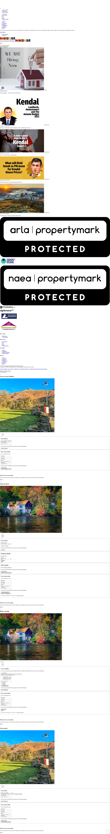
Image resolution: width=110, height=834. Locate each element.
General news (46, 124)
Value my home (5, 12)
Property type (3, 558)
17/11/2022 (7, 125)
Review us (4, 27)
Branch (2, 440)
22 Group (4, 372)
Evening (3, 684)
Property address (4, 542)
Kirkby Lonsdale (5, 353)
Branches (4, 24)
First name (3, 455)
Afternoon (4, 683)
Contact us (4, 26)
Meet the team (4, 25)
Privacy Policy (10, 369)
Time (7, 675)
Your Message (3, 442)
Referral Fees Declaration (42, 369)
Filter (1, 46)
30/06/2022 (7, 213)
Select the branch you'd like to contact (8, 793)
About (3, 22)
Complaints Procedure (33, 369)
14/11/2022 (7, 153)
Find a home (4, 11)
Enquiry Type (3, 792)
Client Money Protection (24, 369)
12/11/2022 (7, 180)
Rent (3, 18)
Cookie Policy (16, 369)
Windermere (4, 351)
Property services (5, 19)
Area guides (4, 23)
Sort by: (1, 45)
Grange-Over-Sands (6, 352)
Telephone (3, 462)
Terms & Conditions (3, 369)
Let (2, 17)
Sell (3, 16)
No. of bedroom (4, 556)
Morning (3, 682)
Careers (45, 89)
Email (2, 460)
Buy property (4, 15)
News (3, 28)
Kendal (3, 350)
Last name (3, 458)
